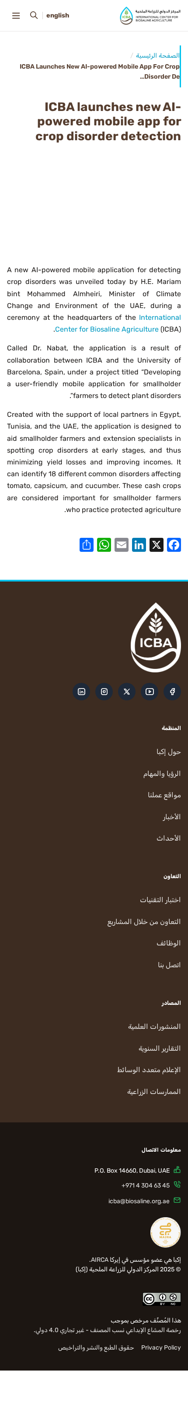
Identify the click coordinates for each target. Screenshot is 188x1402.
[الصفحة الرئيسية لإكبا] (150, 15)
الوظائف (169, 943)
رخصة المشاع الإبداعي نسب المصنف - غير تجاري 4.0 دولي (108, 1330)
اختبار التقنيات (160, 900)
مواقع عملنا (164, 795)
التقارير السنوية (160, 1048)
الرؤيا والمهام (162, 773)
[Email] (122, 544)
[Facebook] (174, 544)
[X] (157, 544)
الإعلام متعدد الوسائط (149, 1070)
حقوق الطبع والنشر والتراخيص (96, 1347)
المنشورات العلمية (154, 1026)
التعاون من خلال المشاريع (144, 921)
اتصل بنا (169, 965)
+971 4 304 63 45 (146, 1185)
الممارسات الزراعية (154, 1091)
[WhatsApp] (104, 544)
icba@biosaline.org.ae (139, 1201)
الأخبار (172, 817)
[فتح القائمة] (15, 15)
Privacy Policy (161, 1347)
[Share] (87, 544)
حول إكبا (169, 752)
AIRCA (99, 1260)
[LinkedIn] (139, 544)
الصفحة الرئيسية (158, 55)
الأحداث (169, 838)
